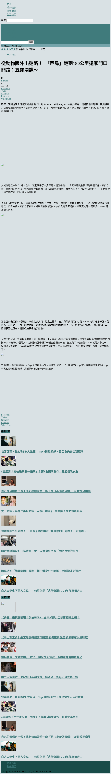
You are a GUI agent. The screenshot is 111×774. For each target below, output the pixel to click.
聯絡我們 (11, 766)
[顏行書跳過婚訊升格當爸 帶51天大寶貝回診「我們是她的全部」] (8, 545)
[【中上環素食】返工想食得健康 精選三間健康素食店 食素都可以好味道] (8, 631)
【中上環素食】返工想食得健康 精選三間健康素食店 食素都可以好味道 (44, 637)
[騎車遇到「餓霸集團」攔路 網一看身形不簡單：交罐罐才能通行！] (8, 564)
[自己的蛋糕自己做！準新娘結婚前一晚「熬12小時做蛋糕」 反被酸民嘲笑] (8, 485)
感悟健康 (11, 11)
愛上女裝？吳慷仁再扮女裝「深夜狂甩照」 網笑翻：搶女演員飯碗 (41, 511)
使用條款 (11, 763)
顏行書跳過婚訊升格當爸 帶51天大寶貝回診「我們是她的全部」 (41, 550)
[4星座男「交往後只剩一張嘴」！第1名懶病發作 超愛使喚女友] (8, 465)
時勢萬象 (11, 7)
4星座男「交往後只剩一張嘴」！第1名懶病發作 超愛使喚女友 (39, 471)
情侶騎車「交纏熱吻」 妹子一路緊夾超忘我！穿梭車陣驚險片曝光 (41, 657)
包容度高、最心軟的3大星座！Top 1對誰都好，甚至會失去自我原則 (42, 451)
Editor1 (4, 80)
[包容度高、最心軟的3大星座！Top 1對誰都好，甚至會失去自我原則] (8, 445)
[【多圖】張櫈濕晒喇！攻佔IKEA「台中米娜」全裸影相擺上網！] (8, 611)
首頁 (9, 4)
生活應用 (11, 14)
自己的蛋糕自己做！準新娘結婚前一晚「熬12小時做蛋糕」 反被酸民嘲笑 (46, 491)
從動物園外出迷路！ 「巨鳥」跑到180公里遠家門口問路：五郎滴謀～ (44, 531)
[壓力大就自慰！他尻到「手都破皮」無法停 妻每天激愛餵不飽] (8, 671)
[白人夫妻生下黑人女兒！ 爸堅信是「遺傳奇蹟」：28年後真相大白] (8, 584)
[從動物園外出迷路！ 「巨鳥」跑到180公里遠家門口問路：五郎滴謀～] (8, 525)
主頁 (3, 49)
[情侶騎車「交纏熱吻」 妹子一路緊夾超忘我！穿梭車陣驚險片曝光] (8, 651)
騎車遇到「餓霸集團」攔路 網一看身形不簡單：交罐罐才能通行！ (42, 570)
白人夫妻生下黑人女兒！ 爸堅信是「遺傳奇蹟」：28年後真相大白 (41, 590)
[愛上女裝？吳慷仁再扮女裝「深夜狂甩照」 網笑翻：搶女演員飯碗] (8, 505)
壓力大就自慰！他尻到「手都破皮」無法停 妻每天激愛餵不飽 (39, 677)
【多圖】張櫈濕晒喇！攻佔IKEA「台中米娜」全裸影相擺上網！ (40, 617)
